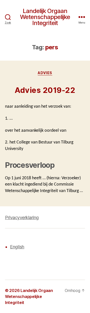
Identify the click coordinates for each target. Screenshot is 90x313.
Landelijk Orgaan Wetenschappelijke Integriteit (45, 17)
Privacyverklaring (22, 217)
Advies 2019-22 (45, 90)
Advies (45, 73)
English (17, 246)
